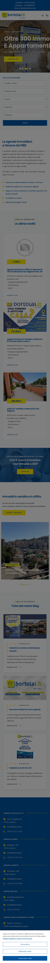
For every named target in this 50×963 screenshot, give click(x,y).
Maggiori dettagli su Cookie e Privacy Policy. (17, 938)
